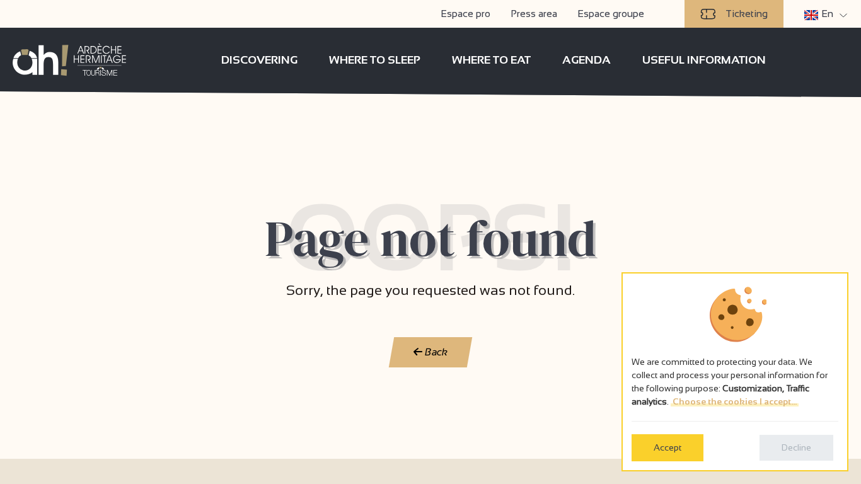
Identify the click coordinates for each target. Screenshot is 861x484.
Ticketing (746, 13)
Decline (796, 447)
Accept (667, 447)
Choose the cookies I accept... (735, 401)
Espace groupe (610, 13)
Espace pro (465, 13)
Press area (534, 13)
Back (435, 352)
